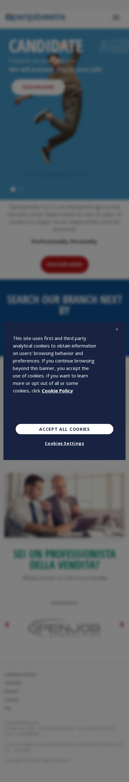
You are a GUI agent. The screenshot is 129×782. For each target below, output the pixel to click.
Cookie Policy (57, 390)
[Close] (117, 329)
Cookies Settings (64, 443)
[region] (64, 391)
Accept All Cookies (64, 429)
